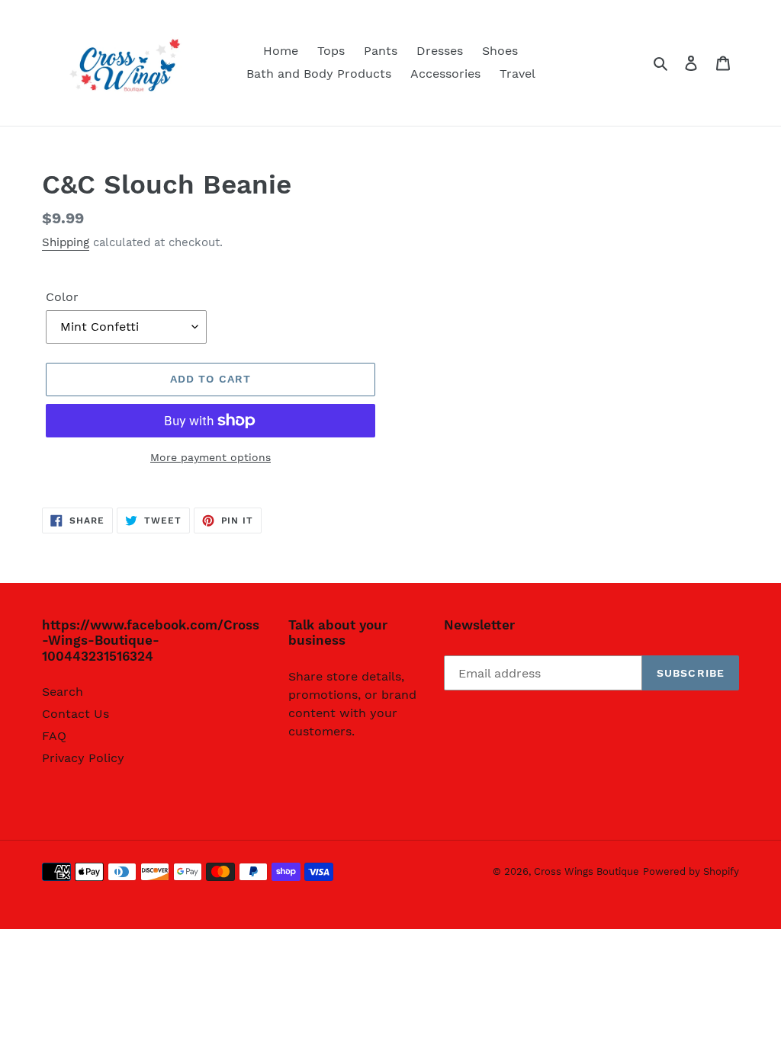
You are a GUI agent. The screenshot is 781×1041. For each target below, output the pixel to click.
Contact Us (75, 713)
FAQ (54, 736)
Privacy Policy (83, 758)
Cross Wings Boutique (586, 871)
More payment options (210, 457)
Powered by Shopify (691, 871)
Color (62, 297)
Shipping (65, 242)
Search (62, 691)
